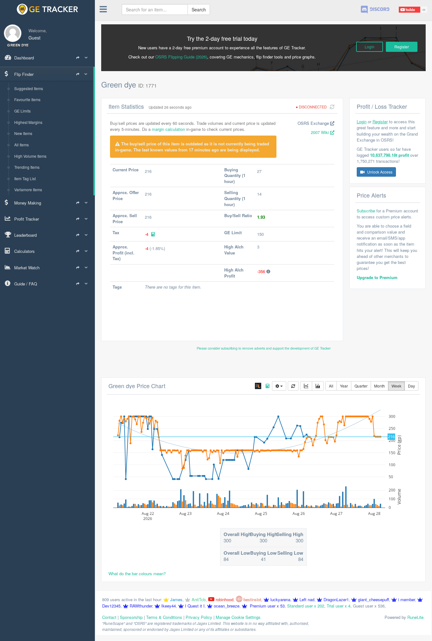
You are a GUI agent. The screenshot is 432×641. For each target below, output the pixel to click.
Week (396, 385)
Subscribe (366, 211)
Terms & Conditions (164, 617)
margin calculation (168, 129)
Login (369, 46)
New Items (23, 133)
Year (344, 385)
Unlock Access (379, 171)
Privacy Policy (199, 617)
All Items (21, 144)
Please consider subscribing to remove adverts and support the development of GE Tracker (263, 348)
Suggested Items (28, 88)
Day (411, 385)
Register (401, 46)
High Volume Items (30, 156)
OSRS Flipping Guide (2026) (181, 57)
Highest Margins (28, 122)
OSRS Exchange (314, 123)
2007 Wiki (320, 132)
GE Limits (22, 110)
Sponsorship (131, 617)
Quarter (361, 385)
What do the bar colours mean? (137, 574)
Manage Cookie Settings (238, 617)
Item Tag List (25, 178)
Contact (109, 617)
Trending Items (27, 167)
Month (379, 385)
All (331, 385)
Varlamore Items (28, 189)
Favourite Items (27, 99)
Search (199, 9)
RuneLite (415, 617)
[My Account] (11, 29)
